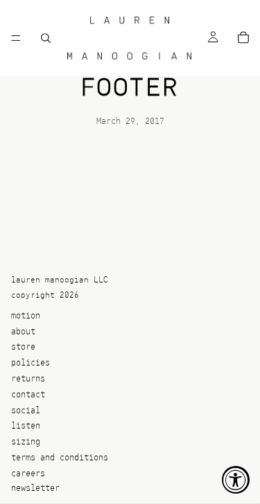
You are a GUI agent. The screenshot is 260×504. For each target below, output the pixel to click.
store (23, 347)
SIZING (25, 442)
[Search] (46, 38)
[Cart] (243, 38)
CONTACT (28, 394)
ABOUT (23, 331)
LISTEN (25, 426)
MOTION (25, 316)
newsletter (35, 488)
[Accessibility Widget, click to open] (236, 480)
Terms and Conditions (59, 457)
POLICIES (30, 363)
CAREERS (28, 473)
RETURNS (28, 379)
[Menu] (16, 38)
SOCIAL (25, 410)
